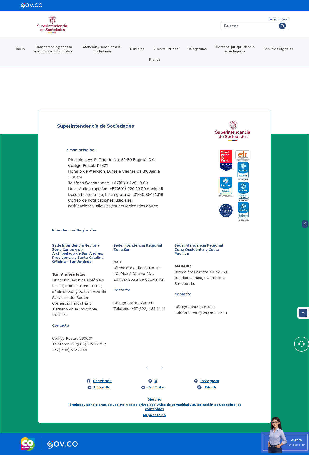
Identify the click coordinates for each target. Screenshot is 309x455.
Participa (137, 49)
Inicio (20, 49)
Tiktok (210, 387)
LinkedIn (102, 387)
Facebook (102, 381)
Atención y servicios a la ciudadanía (102, 49)
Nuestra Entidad (166, 49)
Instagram (209, 381)
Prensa (154, 59)
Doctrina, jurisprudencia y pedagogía (235, 49)
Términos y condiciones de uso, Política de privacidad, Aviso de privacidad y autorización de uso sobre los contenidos (154, 407)
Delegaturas (197, 49)
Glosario (154, 399)
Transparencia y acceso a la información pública (53, 49)
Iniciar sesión (278, 19)
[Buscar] (282, 26)
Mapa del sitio (154, 415)
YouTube (156, 387)
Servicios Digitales (278, 49)
